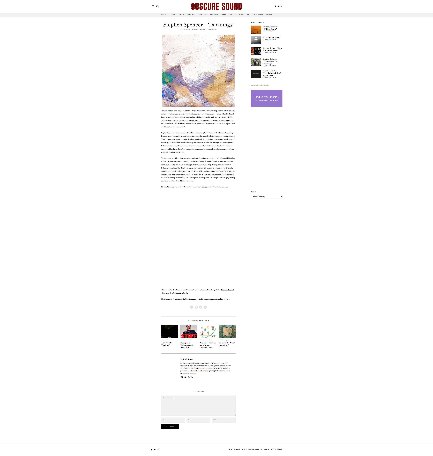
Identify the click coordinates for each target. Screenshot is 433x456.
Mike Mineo (186, 29)
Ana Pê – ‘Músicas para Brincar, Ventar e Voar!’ (208, 345)
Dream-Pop (240, 14)
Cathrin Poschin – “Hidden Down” (270, 28)
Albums (181, 14)
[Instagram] (281, 6)
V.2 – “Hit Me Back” (271, 37)
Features (237, 449)
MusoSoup (189, 299)
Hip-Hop (269, 14)
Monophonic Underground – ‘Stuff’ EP (187, 345)
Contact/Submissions (256, 449)
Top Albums (214, 14)
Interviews (202, 14)
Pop (231, 14)
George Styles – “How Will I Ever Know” (272, 49)
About (230, 449)
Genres (163, 14)
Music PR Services (276, 449)
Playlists (191, 14)
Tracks (172, 14)
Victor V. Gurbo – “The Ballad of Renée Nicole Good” (272, 73)
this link (204, 187)
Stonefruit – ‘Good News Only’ (227, 344)
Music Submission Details (260, 85)
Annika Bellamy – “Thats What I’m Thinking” (271, 61)
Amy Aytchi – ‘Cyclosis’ (167, 344)
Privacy (244, 449)
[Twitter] (278, 6)
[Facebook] (275, 6)
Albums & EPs (212, 29)
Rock (224, 14)
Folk (249, 14)
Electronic (258, 14)
